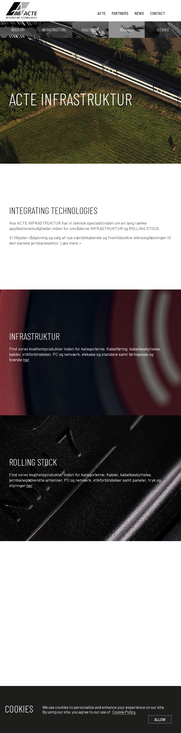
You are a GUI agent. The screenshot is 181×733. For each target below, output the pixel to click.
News (139, 13)
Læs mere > (70, 243)
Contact (157, 13)
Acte (101, 13)
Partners (120, 13)
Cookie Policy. (124, 711)
